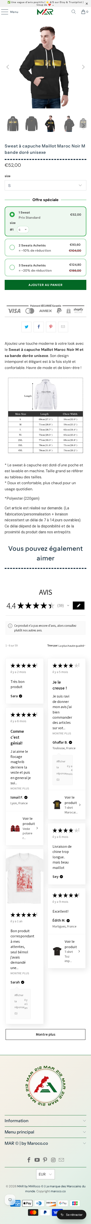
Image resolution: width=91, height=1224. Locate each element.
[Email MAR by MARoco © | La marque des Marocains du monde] (61, 1160)
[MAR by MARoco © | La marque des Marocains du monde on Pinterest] (45, 1160)
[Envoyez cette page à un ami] (63, 327)
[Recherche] (73, 11)
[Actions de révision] (37, 665)
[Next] (83, 67)
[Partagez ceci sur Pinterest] (51, 327)
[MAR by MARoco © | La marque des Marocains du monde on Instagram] (53, 1160)
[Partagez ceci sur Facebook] (39, 327)
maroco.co (58, 1191)
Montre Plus (61, 733)
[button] (68, 605)
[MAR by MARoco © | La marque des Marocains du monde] (45, 11)
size (7, 176)
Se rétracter (74, 1215)
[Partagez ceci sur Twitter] (26, 327)
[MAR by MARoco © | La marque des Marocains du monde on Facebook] (29, 1160)
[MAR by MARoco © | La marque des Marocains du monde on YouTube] (37, 1160)
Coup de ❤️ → (45, 4)
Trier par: (52, 645)
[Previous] (8, 67)
